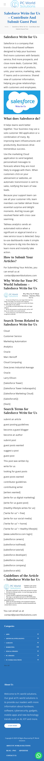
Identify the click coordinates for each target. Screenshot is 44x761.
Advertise (23, 751)
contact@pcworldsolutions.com (20, 275)
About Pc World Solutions (18, 746)
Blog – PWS (11, 751)
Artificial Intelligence (22, 638)
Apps (22, 634)
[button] (38, 755)
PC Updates (22, 655)
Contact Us (11, 755)
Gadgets (22, 643)
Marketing (22, 647)
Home (6, 27)
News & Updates (22, 651)
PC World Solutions (22, 660)
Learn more (12, 725)
